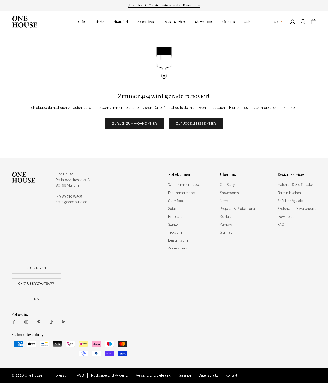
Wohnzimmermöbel (184, 185)
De (276, 21)
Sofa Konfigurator (291, 201)
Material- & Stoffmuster (295, 185)
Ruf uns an (36, 268)
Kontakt (225, 217)
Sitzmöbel (121, 21)
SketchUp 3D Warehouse (297, 209)
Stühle (173, 224)
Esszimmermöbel (182, 193)
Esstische (175, 217)
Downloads (286, 217)
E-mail (36, 299)
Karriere (226, 224)
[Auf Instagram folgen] (26, 322)
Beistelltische (178, 240)
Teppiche (175, 232)
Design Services (175, 21)
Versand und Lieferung (153, 375)
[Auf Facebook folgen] (14, 322)
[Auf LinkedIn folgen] (63, 322)
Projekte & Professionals (238, 209)
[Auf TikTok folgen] (51, 322)
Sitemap (226, 232)
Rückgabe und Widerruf (109, 375)
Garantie (185, 375)
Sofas (81, 21)
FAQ (281, 224)
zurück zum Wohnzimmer (134, 123)
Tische (99, 21)
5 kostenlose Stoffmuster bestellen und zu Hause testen (164, 5)
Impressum (60, 375)
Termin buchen (289, 193)
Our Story (227, 185)
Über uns (228, 21)
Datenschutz (208, 375)
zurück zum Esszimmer (196, 123)
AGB (80, 375)
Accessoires (145, 21)
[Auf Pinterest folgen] (38, 322)
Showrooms (204, 21)
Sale (247, 21)
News (224, 201)
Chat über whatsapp (36, 283)
